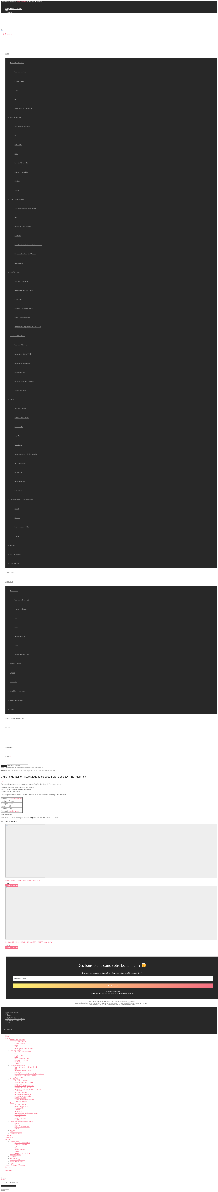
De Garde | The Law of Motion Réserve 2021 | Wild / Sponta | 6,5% (28, 942)
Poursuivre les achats (8, 1186)
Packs (12, 709)
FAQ (6, 10)
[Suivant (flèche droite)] (4, 1190)
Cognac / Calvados (21, 609)
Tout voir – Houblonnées (22, 126)
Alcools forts (14, 591)
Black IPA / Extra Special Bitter (24, 308)
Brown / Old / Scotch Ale (22, 318)
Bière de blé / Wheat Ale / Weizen (25, 254)
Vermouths (13, 682)
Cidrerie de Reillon (15, 799)
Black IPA (17, 181)
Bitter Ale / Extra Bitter (21, 172)
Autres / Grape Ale (20, 390)
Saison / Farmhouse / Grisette (24, 381)
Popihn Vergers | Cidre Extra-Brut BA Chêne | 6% (22, 880)
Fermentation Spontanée (22, 363)
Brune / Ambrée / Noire (22, 527)
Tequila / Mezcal (20, 636)
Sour (16, 99)
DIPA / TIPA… (18, 145)
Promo (7, 727)
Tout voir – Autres (20, 409)
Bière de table (19, 427)
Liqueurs (12, 673)
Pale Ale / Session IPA (21, 163)
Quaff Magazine (10, 1017)
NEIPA (16, 154)
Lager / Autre (19, 263)
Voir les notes (14, 811)
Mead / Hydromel (20, 481)
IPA (15, 136)
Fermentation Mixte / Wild (23, 354)
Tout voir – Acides (20, 72)
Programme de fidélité (13, 9)
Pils (16, 217)
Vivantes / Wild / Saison (17, 336)
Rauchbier (18, 236)
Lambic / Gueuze (20, 372)
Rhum (16, 627)
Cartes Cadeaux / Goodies (14, 718)
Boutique (4, 770)
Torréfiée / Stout (15, 272)
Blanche (17, 518)
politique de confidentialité (110, 993)
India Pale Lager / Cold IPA (23, 227)
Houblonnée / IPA (15, 117)
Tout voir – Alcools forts (22, 600)
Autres (17, 190)
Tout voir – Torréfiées (21, 281)
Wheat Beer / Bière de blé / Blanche (26, 454)
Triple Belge (18, 445)
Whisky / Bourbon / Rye (22, 654)
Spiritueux (9, 582)
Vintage (12, 545)
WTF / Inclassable (20, 463)
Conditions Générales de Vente (15, 1019)
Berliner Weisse (20, 81)
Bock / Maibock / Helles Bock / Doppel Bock (28, 245)
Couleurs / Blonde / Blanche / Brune (21, 500)
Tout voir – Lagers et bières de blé (25, 208)
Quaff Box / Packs (15, 563)
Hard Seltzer (18, 490)
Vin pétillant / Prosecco (17, 691)
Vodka (17, 645)
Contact (7, 1022)
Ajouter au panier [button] (11, 885)
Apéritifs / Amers (15, 664)
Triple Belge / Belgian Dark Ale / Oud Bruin (28, 327)
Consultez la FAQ (22, 1)
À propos (8, 12)
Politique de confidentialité (13, 1020)
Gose (16, 90)
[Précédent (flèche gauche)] (2, 1190)
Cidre (8, 770)
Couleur (17, 536)
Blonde (17, 509)
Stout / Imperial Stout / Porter (24, 290)
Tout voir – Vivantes (21, 345)
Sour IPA (17, 436)
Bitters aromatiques (16, 700)
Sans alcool (18, 472)
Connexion (9, 747)
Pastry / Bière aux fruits (22, 418)
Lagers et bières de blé (17, 199)
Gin (16, 618)
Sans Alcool (9, 572)
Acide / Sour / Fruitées (17, 63)
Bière (7, 54)
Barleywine (18, 299)
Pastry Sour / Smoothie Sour (23, 108)
